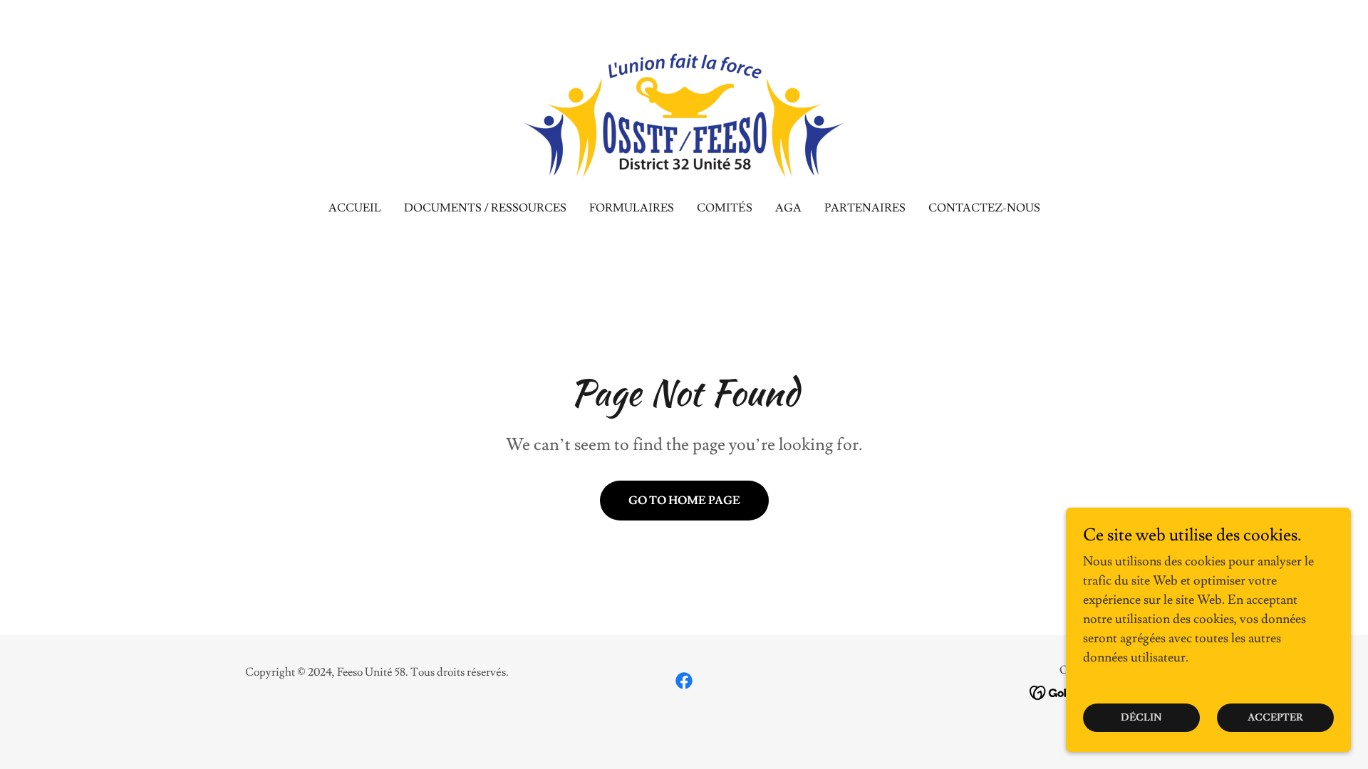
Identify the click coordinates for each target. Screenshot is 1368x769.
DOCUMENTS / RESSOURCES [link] (485, 208)
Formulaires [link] (631, 208)
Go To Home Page (684, 500)
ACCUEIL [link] (354, 208)
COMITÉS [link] (724, 208)
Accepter (1275, 717)
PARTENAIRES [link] (865, 208)
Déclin (1141, 717)
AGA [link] (788, 208)
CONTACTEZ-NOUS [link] (984, 208)
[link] (684, 108)
